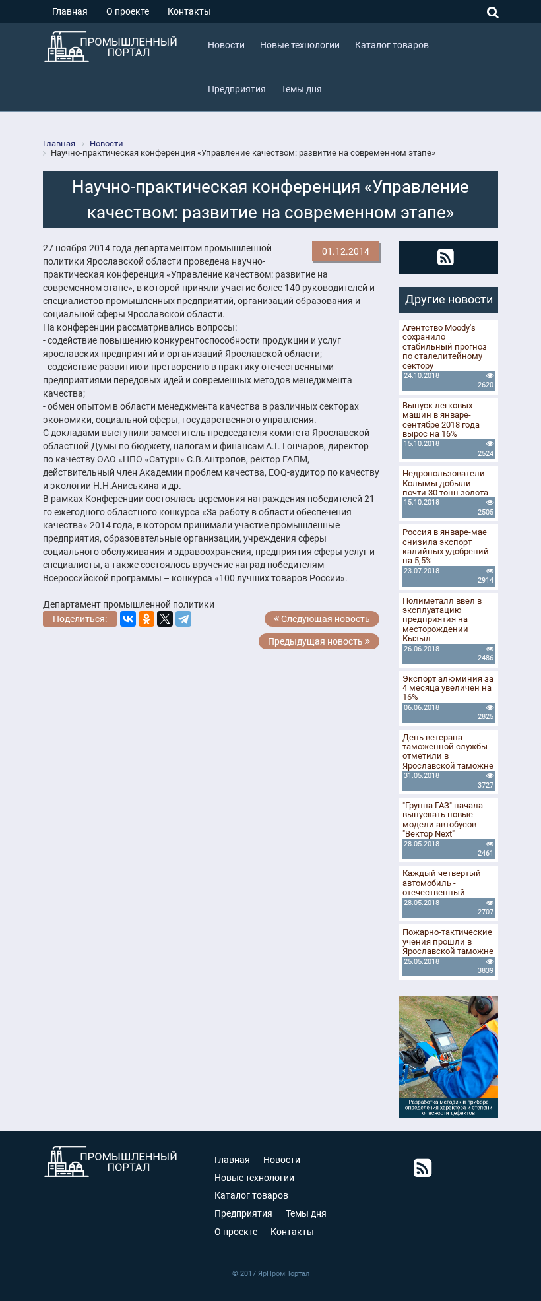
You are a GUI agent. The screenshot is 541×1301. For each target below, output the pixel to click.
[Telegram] (183, 619)
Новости (281, 1160)
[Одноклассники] (146, 619)
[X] (165, 619)
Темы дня (306, 1213)
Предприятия (243, 1213)
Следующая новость (324, 619)
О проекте (127, 11)
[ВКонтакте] (128, 619)
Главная (70, 11)
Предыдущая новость (316, 641)
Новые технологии (254, 1177)
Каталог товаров (251, 1195)
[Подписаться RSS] (445, 257)
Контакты (189, 11)
